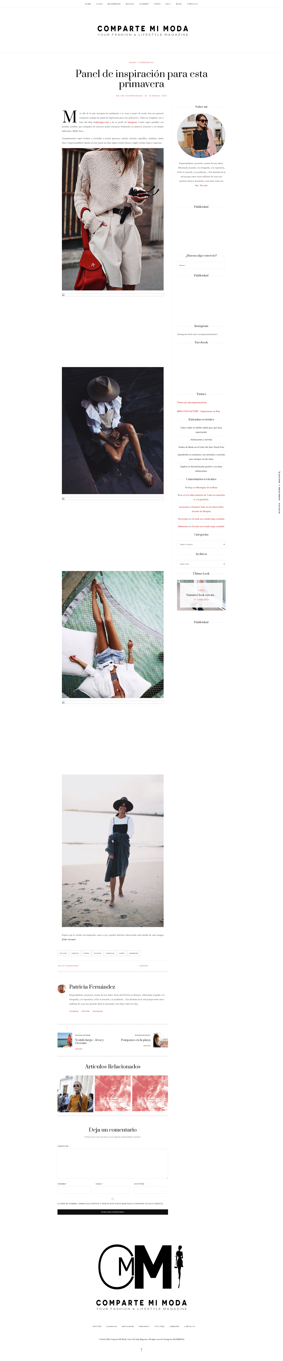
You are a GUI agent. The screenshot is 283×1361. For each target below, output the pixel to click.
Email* (99, 1184)
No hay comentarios (129, 96)
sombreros (133, 953)
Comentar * (63, 1146)
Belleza (130, 4)
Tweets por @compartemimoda (192, 402)
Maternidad (114, 4)
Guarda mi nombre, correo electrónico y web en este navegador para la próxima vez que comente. (110, 1204)
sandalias (110, 953)
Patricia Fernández (92, 987)
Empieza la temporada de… (201, 595)
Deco (168, 4)
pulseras (97, 953)
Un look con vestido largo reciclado (208, 518)
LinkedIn (174, 1326)
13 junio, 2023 (201, 600)
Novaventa (183, 518)
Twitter (85, 1011)
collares (63, 953)
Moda (179, 4)
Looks (99, 4)
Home (88, 4)
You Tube (160, 1326)
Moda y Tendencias (141, 62)
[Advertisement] (201, 231)
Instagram (132, 122)
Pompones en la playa (135, 1040)
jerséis (86, 953)
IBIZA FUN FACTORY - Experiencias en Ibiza (198, 411)
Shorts (122, 953)
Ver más (204, 185)
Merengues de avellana (206, 487)
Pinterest (144, 1326)
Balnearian (183, 526)
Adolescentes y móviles (201, 439)
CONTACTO (192, 4)
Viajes (157, 4)
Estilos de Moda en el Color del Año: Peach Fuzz (201, 447)
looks (201, 590)
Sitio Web (139, 1184)
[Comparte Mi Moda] (141, 30)
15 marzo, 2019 (158, 96)
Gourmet (144, 4)
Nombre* (62, 1184)
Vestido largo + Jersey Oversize (89, 1041)
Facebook (73, 1011)
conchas (75, 953)
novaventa (184, 507)
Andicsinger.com (101, 122)
